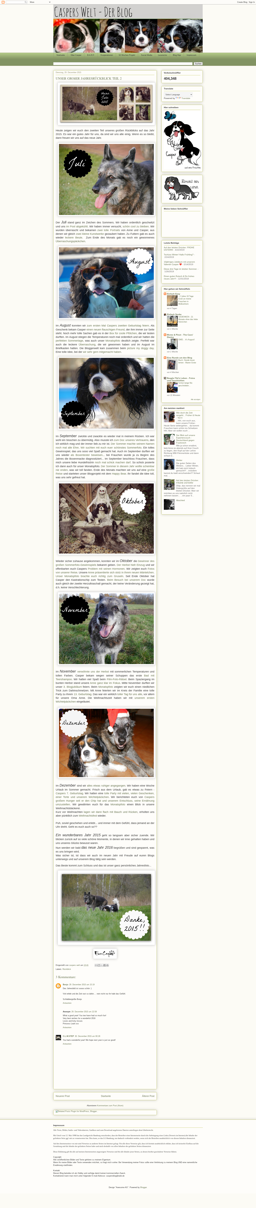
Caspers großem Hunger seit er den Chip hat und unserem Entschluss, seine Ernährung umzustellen (105, 801)
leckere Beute (73, 237)
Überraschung (87, 344)
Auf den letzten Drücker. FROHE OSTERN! (187, 481)
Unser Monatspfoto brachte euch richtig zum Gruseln (89, 576)
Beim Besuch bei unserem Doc (126, 579)
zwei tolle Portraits (108, 230)
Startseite (60, 55)
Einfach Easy (173, 294)
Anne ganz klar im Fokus (105, 683)
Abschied (180, 500)
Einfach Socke (174, 314)
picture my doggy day (140, 348)
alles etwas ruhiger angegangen (106, 785)
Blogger (143, 1187)
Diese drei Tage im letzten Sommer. (180, 269)
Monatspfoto (112, 340)
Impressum (191, 55)
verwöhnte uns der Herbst (93, 671)
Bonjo (65, 984)
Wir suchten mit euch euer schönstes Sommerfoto (111, 447)
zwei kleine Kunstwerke (90, 233)
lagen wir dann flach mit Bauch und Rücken (110, 812)
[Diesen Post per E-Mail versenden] (96, 965)
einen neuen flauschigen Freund (106, 329)
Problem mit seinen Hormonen (106, 568)
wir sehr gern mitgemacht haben (102, 351)
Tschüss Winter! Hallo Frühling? (178, 254)
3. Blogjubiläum (72, 686)
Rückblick (67, 969)
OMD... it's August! (186, 339)
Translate (185, 98)
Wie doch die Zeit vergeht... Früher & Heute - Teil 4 (188, 415)
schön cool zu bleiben (136, 226)
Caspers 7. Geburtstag (69, 793)
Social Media (146, 55)
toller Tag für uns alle (129, 694)
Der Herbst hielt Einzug (131, 564)
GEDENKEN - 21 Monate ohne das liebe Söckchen (188, 319)
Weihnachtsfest (88, 815)
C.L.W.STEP (68, 1036)
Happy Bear (119, 473)
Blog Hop (177, 55)
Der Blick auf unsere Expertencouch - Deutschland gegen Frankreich (185, 439)
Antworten (67, 1003)
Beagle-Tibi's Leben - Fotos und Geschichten (181, 379)
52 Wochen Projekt (127, 55)
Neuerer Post (63, 1096)
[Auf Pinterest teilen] (107, 965)
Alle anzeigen (195, 399)
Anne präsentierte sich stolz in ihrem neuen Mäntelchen (121, 572)
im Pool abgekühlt (77, 226)
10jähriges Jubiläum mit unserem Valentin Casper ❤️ (179, 263)
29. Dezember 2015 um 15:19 (82, 984)
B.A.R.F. (91, 55)
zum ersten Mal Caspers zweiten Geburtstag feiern (118, 325)
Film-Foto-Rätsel (117, 679)
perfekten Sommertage (69, 340)
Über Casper (76, 55)
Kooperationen (107, 55)
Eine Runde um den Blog (179, 358)
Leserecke (162, 55)
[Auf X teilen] (101, 965)
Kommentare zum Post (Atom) (110, 1105)
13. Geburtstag (82, 694)
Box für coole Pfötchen (123, 333)
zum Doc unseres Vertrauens (131, 440)
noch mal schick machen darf (113, 462)
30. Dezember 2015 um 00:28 (87, 1036)
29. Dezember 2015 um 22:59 (84, 1012)
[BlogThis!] (98, 965)
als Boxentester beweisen (86, 455)
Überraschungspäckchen (70, 241)
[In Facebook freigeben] (104, 965)
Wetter (179, 460)
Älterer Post (148, 1096)
